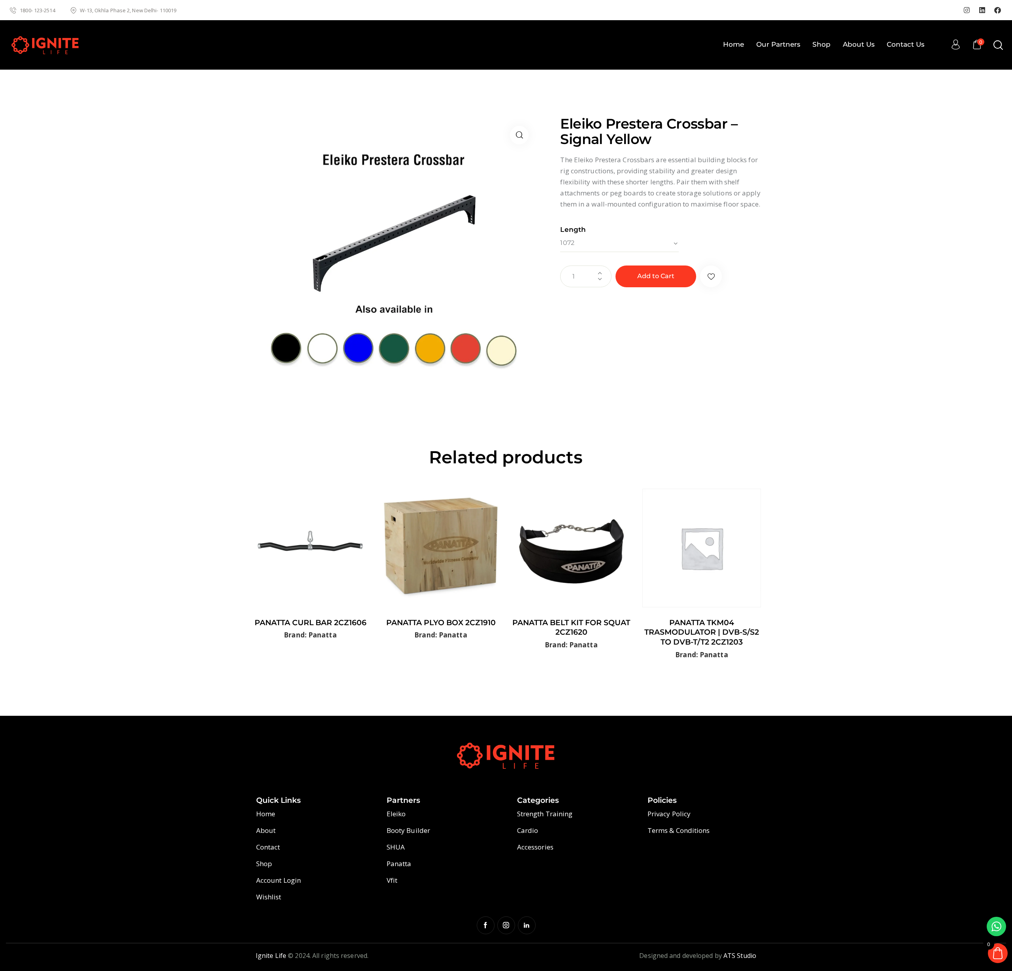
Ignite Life (271, 955)
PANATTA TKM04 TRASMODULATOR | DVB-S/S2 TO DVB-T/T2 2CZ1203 (701, 632)
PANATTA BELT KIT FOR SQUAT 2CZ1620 (571, 627)
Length (573, 229)
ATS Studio (739, 955)
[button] (519, 135)
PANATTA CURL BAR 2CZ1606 (310, 622)
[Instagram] (966, 10)
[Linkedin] (982, 10)
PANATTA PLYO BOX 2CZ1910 (441, 622)
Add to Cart (655, 276)
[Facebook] (997, 10)
